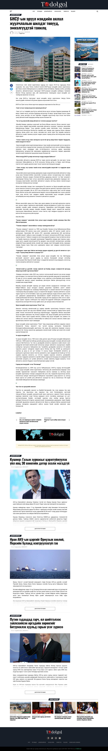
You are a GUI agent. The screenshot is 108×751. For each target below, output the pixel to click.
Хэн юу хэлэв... (57, 11)
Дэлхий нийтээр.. (48, 11)
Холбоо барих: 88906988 (74, 742)
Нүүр (34, 11)
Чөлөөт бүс (66, 11)
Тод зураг (73, 11)
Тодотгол (21, 33)
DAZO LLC (78, 748)
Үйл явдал (39, 11)
